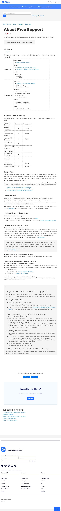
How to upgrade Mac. (22, 273)
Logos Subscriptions (12, 250)
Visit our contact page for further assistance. (20, 190)
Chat (57, 509)
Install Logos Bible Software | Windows (14, 416)
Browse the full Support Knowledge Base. (19, 187)
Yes (26, 377)
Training (34, 16)
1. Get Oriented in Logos (10, 420)
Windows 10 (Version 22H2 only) (26, 67)
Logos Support (18, 24)
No (34, 377)
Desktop (28, 24)
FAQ (8, 52)
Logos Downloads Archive (48, 220)
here (36, 218)
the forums (11, 208)
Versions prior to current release (25, 83)
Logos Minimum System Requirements (14, 412)
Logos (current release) (23, 62)
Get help (30, 398)
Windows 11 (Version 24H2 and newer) (27, 69)
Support (41, 16)
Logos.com (41, 237)
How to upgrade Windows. (26, 271)
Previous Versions (8, 414)
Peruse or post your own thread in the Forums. (20, 189)
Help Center (7, 24)
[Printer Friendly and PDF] (8, 33)
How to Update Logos (9, 418)
